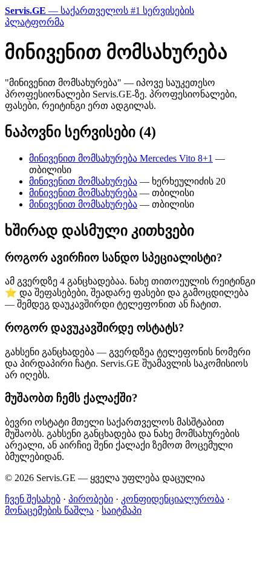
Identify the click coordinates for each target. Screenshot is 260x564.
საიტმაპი (121, 510)
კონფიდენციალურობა (172, 499)
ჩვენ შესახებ (32, 499)
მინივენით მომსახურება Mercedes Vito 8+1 (121, 158)
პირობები (90, 499)
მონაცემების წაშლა (49, 510)
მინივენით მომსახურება (83, 181)
